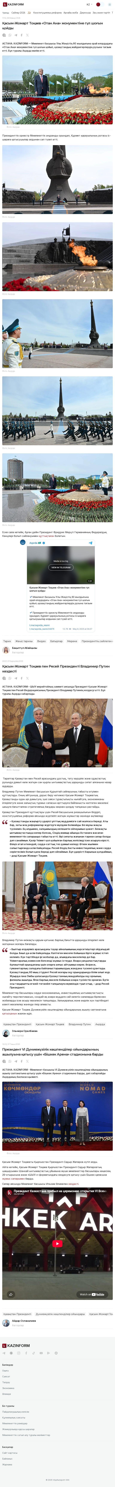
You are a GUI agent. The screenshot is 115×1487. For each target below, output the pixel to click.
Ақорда (100, 1024)
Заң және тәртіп (101, 12)
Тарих (7, 641)
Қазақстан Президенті (17, 1024)
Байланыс (7, 1458)
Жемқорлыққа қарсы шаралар (18, 1429)
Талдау (6, 1382)
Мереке (72, 641)
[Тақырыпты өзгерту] (100, 4)
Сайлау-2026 (18, 12)
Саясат (6, 1376)
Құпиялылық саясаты (13, 1417)
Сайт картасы (9, 1452)
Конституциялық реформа (47, 12)
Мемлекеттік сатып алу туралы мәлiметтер (26, 1435)
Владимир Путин (80, 1024)
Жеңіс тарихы (24, 641)
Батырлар (56, 641)
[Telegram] (16, 35)
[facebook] (26, 1353)
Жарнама (7, 1464)
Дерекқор (85, 12)
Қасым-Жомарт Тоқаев (50, 1024)
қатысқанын (9, 1013)
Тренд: (5, 13)
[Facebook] (21, 35)
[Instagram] (4, 35)
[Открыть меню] (110, 4)
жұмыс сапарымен (13, 1178)
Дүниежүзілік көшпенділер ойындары (60, 1314)
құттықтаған (46, 535)
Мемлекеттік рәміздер (14, 1423)
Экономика (8, 1388)
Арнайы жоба (70, 12)
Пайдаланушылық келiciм (15, 1411)
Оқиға (5, 1370)
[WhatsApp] (10, 35)
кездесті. (73, 1183)
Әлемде (6, 1394)
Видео (41, 641)
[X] (27, 35)
